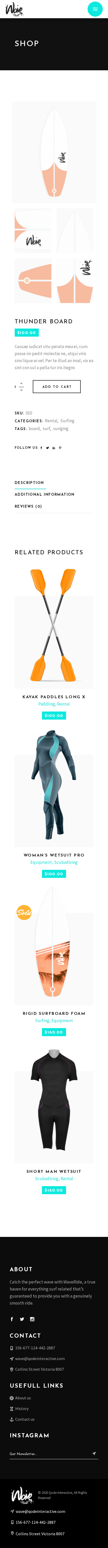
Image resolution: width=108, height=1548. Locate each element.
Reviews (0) (28, 507)
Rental (51, 421)
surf (46, 428)
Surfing (67, 421)
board (34, 428)
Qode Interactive (60, 1492)
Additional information (45, 495)
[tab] (30, 483)
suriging (60, 428)
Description (29, 483)
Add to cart (57, 387)
